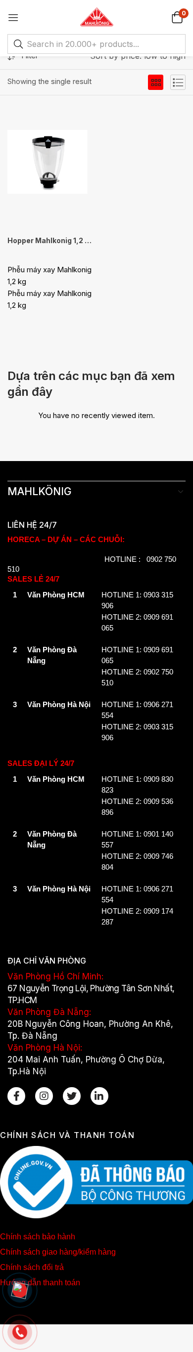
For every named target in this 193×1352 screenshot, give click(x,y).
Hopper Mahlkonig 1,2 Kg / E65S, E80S (50, 240)
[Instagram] (44, 1096)
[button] (177, 17)
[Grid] (155, 82)
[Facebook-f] (16, 1096)
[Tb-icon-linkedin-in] (99, 1096)
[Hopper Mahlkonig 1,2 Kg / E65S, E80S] (50, 163)
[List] (178, 82)
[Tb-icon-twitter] (72, 1096)
